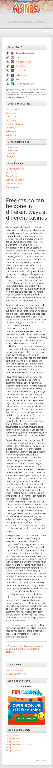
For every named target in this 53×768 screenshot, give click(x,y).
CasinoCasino (12, 109)
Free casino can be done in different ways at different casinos (24, 649)
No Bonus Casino (24, 61)
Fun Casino (21, 57)
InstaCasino (11, 120)
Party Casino (12, 176)
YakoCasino (21, 75)
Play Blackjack (14, 738)
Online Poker (12, 150)
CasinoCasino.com (25, 53)
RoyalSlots (21, 66)
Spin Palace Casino (15, 179)
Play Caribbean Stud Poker (19, 744)
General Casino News (16, 673)
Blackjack (10, 156)
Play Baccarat (13, 741)
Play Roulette (13, 735)
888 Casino (11, 172)
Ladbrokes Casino (14, 183)
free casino (34, 227)
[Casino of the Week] (26, 706)
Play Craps (12, 747)
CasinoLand (21, 70)
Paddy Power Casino (26, 83)
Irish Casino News (14, 670)
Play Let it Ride (14, 750)
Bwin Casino (12, 187)
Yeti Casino (21, 79)
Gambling (10, 153)
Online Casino (12, 147)
